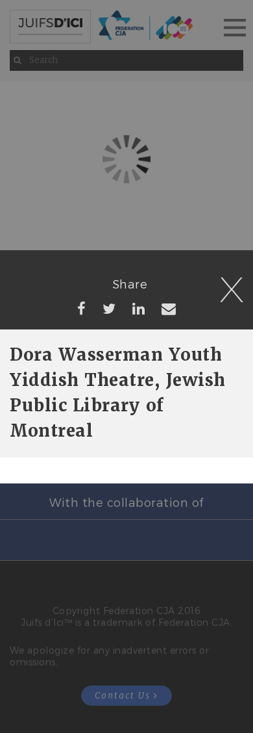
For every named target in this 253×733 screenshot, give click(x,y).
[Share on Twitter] (109, 308)
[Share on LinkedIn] (138, 308)
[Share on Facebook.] (81, 308)
